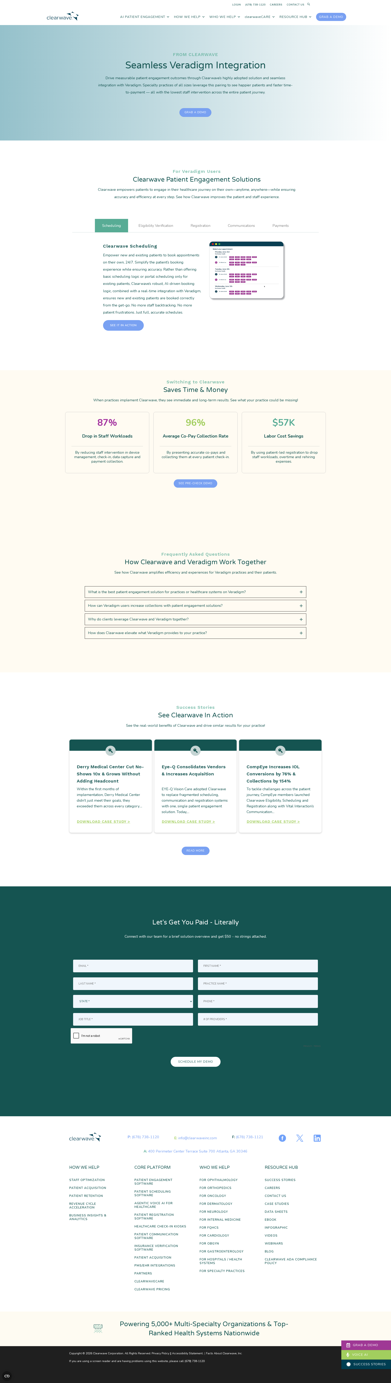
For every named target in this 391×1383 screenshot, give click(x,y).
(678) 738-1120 (255, 4)
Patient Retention (86, 1196)
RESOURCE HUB (293, 17)
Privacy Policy (160, 1353)
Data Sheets (276, 1212)
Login (236, 4)
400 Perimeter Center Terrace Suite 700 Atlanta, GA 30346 (197, 1151)
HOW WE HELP (187, 17)
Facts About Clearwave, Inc (224, 1353)
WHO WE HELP (222, 17)
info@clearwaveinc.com (197, 1138)
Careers (276, 4)
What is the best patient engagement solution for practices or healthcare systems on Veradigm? (167, 591)
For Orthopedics (216, 1188)
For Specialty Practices (222, 1271)
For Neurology (214, 1212)
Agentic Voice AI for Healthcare (153, 1205)
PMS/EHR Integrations (154, 1266)
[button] (123, 325)
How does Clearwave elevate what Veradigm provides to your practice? (147, 632)
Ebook (270, 1220)
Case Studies (277, 1204)
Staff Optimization (87, 1180)
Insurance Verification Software (156, 1248)
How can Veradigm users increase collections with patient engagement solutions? (155, 605)
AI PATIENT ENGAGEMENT (142, 17)
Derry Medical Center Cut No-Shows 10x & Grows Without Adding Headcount (110, 774)
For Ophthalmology (219, 1180)
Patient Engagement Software (153, 1182)
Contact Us (295, 4)
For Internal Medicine (220, 1220)
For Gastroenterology (222, 1251)
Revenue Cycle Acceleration (82, 1206)
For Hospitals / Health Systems (221, 1261)
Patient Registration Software (154, 1217)
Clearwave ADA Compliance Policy (291, 1261)
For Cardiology (214, 1236)
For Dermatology (216, 1204)
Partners (143, 1273)
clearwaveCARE (258, 17)
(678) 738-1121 (249, 1137)
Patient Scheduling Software (152, 1193)
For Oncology (213, 1196)
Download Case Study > (103, 821)
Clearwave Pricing (152, 1289)
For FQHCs (209, 1228)
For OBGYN (209, 1244)
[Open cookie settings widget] (7, 1376)
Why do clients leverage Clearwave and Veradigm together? (138, 619)
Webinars (274, 1244)
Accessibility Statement (187, 1353)
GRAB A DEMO (331, 17)
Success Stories (280, 1180)
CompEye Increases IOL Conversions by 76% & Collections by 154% (273, 774)
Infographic (276, 1228)
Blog (269, 1251)
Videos (271, 1236)
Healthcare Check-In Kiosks (160, 1226)
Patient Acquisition (87, 1188)
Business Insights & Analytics (88, 1217)
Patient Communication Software (156, 1236)
